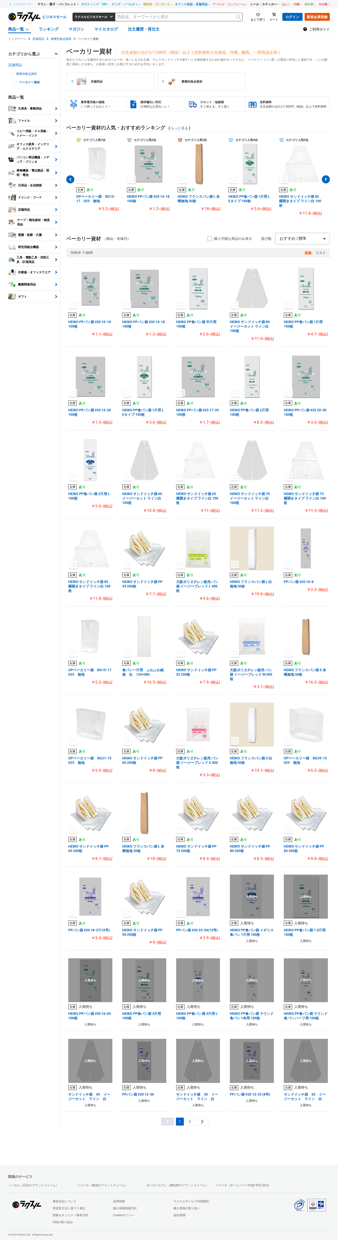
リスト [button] (320, 253)
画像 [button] (308, 253)
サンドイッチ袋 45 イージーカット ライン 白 (89, 1096)
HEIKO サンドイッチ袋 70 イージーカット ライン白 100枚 (250, 498)
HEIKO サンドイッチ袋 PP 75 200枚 (196, 848)
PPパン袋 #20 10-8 (299, 582)
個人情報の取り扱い (186, 1208)
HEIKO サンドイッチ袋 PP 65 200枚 (88, 848)
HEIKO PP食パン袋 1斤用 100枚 (303, 324)
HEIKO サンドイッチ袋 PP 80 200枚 (250, 848)
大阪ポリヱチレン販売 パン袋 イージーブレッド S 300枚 (197, 762)
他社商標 (179, 1215)
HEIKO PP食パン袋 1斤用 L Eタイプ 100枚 (249, 198)
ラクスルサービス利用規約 (191, 1201)
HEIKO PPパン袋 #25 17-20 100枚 (197, 412)
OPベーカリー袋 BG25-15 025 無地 (306, 760)
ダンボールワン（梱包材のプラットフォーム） (177, 1185)
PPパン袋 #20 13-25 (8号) (250, 1094)
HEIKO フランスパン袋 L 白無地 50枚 (251, 584)
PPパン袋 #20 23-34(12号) (197, 930)
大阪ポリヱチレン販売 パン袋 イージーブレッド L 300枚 (197, 586)
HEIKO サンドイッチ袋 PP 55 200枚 (196, 672)
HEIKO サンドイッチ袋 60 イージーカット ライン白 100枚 (142, 498)
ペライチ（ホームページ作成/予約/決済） (243, 1185)
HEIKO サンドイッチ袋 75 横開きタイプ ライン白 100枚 (305, 498)
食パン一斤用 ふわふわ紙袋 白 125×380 (143, 672)
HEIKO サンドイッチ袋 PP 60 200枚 (142, 760)
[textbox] (178, 17)
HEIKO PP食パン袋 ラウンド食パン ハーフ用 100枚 (306, 1016)
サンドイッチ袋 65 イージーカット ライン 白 (305, 1096)
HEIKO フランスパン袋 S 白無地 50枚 (251, 760)
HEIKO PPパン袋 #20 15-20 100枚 (89, 412)
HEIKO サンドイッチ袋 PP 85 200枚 (304, 848)
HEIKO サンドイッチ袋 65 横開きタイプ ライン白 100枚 (197, 498)
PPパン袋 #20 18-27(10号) (89, 930)
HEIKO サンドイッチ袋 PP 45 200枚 (142, 584)
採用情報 (119, 1201)
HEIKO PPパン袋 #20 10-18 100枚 (89, 324)
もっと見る (179, 128)
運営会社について (64, 1201)
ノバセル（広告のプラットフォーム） (33, 1185)
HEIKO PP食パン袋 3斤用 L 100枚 (197, 1016)
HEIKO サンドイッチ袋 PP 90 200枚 (142, 932)
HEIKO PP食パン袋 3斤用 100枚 (141, 1016)
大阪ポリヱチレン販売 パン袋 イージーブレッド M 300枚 (251, 674)
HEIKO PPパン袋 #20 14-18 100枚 (148, 198)
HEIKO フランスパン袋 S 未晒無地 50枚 (305, 672)
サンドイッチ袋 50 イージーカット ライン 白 (197, 1096)
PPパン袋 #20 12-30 (138, 1094)
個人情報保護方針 (125, 1208)
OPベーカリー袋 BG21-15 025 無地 (90, 760)
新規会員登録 (317, 17)
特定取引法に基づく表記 (69, 1208)
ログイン (292, 17)
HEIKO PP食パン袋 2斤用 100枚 (249, 412)
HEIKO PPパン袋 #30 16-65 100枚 (89, 1016)
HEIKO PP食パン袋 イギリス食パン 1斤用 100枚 (252, 932)
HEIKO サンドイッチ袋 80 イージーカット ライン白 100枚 (250, 326)
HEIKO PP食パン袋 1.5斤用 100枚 (305, 932)
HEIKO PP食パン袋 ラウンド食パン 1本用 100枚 (252, 1016)
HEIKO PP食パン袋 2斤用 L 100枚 (89, 496)
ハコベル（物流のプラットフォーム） (102, 1185)
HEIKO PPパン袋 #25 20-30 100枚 (305, 412)
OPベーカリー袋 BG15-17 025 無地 (95, 198)
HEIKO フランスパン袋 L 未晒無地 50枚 (199, 198)
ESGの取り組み (63, 1222)
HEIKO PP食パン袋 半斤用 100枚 (196, 324)
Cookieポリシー (123, 1215)
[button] (97, 163)
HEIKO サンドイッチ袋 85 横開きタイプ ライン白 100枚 (300, 200)
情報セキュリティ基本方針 (70, 1215)
